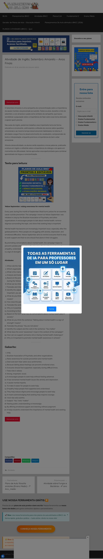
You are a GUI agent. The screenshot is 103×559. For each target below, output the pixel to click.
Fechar (51, 309)
